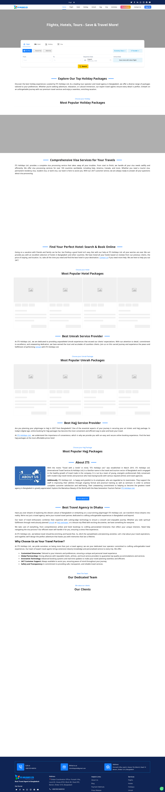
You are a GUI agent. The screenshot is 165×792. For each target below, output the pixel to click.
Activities (114, 7)
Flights (130, 780)
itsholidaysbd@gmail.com (77, 768)
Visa (106, 7)
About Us (94, 780)
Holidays (131, 787)
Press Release (96, 790)
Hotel (78, 7)
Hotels (130, 783)
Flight (71, 7)
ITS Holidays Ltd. (128, 385)
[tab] (26, 44)
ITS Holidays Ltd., (24, 332)
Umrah (94, 7)
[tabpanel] (82, 57)
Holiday (85, 7)
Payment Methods (97, 787)
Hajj (100, 7)
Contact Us (137, 7)
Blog (93, 783)
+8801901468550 (30, 768)
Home (64, 7)
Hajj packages (62, 419)
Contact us (103, 257)
